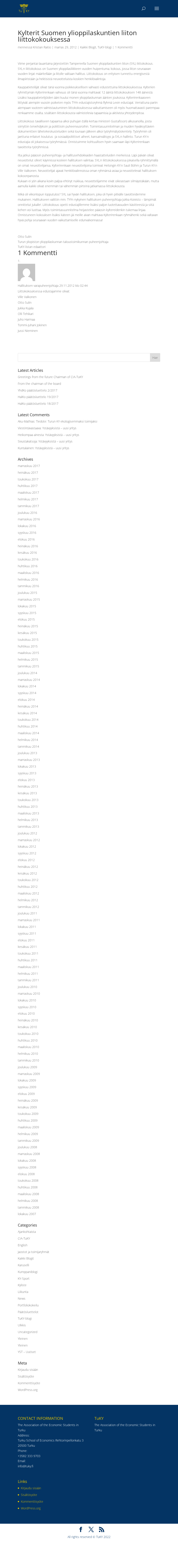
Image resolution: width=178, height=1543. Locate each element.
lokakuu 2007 (27, 1214)
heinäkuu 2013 (28, 786)
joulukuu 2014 (27, 673)
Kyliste (22, 1285)
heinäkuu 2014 (28, 706)
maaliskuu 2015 (28, 653)
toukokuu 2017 (28, 479)
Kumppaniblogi (28, 1272)
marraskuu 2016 (29, 519)
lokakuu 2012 (27, 846)
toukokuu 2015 (28, 639)
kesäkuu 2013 (27, 793)
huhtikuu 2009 (28, 1120)
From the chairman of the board (39, 384)
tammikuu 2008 (28, 1207)
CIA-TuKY (24, 1238)
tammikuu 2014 (28, 746)
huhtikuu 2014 (28, 726)
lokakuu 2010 (27, 1000)
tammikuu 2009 (28, 1140)
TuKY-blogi (105, 47)
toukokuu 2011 (28, 953)
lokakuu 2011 (27, 927)
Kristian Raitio (42, 47)
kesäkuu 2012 (27, 873)
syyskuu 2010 (27, 1007)
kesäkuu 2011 (27, 947)
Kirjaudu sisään (28, 1370)
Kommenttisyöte (29, 1383)
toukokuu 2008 (28, 1180)
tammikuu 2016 (28, 586)
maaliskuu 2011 (28, 967)
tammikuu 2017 (28, 506)
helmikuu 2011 (28, 973)
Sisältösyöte (26, 1376)
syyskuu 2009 (27, 1087)
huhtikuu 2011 (28, 960)
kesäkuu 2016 (27, 552)
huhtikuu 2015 (28, 646)
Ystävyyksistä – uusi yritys (59, 428)
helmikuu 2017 (28, 499)
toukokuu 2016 (28, 559)
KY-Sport (24, 1278)
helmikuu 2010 (28, 1054)
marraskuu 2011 (29, 920)
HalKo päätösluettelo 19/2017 (38, 397)
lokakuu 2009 (27, 1080)
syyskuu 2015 (27, 613)
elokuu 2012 (26, 860)
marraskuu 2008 (29, 1154)
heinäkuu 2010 (28, 1020)
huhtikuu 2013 (28, 806)
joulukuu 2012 (27, 833)
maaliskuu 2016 (28, 573)
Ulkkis (22, 1325)
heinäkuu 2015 (28, 626)
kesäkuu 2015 (27, 633)
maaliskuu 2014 (28, 733)
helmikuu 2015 (28, 659)
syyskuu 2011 (27, 933)
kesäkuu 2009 (27, 1107)
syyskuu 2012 (27, 853)
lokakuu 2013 (27, 766)
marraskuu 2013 (29, 760)
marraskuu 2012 (29, 840)
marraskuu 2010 (29, 993)
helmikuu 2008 (28, 1201)
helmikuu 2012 (28, 900)
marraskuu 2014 (29, 680)
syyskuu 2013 (27, 773)
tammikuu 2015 (28, 666)
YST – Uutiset (27, 1352)
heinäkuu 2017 (28, 472)
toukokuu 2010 (28, 1034)
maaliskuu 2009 (28, 1127)
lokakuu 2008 (27, 1160)
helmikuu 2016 (28, 579)
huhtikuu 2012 (28, 887)
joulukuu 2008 (27, 1147)
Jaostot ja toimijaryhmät (33, 1252)
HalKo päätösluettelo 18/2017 (38, 403)
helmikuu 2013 (28, 820)
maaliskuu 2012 (28, 893)
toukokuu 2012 (28, 880)
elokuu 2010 (26, 1013)
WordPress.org (28, 1390)
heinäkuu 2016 (28, 546)
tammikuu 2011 (28, 980)
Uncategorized (27, 1332)
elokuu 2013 (26, 780)
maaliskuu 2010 (28, 1047)
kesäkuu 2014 (27, 713)
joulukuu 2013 (27, 753)
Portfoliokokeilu (28, 1305)
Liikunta (23, 1292)
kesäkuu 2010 (27, 1027)
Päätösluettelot (28, 1312)
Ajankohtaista (27, 1232)
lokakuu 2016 (27, 526)
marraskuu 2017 (29, 466)
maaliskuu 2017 (28, 492)
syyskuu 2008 (27, 1167)
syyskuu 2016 (27, 533)
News (21, 1298)
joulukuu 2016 (27, 513)
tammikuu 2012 (28, 907)
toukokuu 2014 (28, 719)
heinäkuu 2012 (28, 867)
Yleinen (23, 1339)
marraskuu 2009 (29, 1074)
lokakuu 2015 (27, 606)
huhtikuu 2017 (28, 486)
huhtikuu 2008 (28, 1187)
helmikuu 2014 (28, 740)
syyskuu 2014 (27, 693)
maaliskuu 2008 (28, 1194)
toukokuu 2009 (28, 1114)
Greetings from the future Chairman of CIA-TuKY (50, 377)
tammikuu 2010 (28, 1060)
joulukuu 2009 (27, 1067)
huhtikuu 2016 (28, 566)
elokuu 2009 (26, 1094)
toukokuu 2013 (28, 800)
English (22, 1245)
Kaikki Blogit (88, 47)
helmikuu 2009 (28, 1134)
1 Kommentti (124, 47)
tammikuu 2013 (28, 826)
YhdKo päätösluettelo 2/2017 (37, 390)
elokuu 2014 (26, 700)
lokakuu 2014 (27, 686)
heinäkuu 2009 (28, 1100)
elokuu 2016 (26, 539)
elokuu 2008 (26, 1174)
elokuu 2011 (26, 940)
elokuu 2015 (26, 619)
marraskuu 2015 (29, 599)
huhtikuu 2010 (28, 1040)
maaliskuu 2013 (28, 813)
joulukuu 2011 (27, 913)
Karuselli (23, 1265)
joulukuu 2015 (27, 593)
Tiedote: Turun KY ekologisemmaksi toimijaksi (66, 421)
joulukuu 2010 (27, 987)
